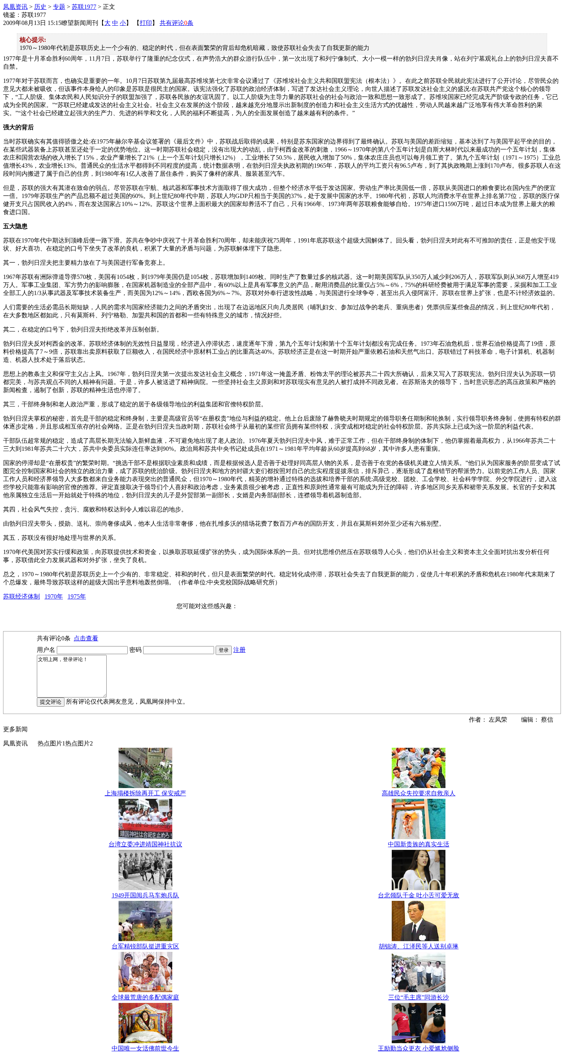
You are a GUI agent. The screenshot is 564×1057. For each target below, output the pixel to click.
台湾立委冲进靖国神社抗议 (145, 844)
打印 (146, 23)
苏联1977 (84, 6)
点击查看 (86, 638)
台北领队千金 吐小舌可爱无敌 (418, 895)
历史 (40, 6)
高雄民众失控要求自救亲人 (418, 793)
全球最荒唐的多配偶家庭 (145, 997)
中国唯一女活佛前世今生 (145, 1048)
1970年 (54, 596)
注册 (239, 649)
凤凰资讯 (15, 6)
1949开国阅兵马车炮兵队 (145, 895)
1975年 (77, 596)
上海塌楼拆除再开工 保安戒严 (145, 793)
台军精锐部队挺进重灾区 (145, 946)
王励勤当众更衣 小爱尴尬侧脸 (418, 1048)
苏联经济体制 (21, 596)
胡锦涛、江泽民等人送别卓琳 (418, 946)
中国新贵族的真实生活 (418, 844)
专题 (59, 6)
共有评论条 (176, 23)
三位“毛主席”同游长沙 (418, 997)
